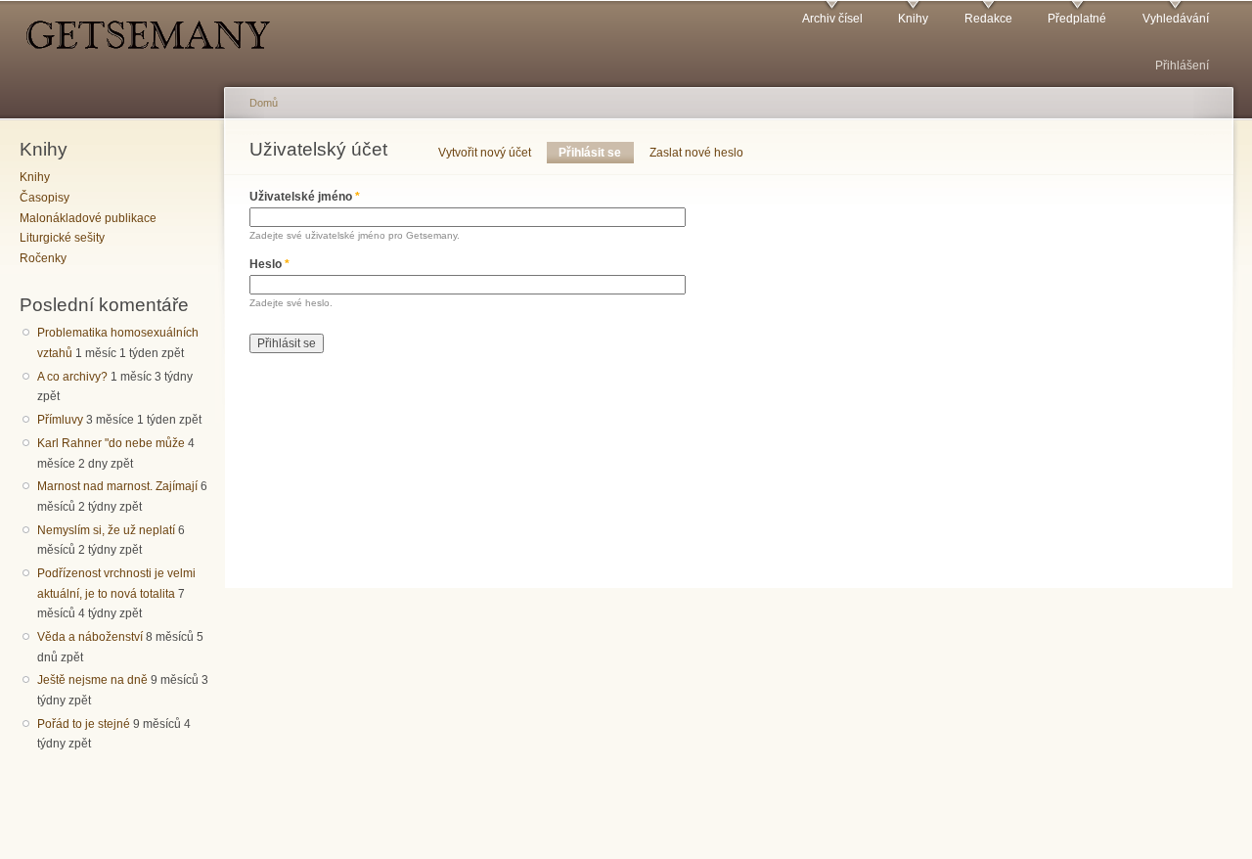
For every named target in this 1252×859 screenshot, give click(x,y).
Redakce (988, 18)
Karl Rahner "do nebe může (111, 443)
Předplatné (1077, 18)
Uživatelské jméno (304, 196)
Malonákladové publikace (88, 218)
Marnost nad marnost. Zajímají (117, 486)
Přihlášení (1182, 65)
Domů (263, 103)
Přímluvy (60, 420)
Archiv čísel (832, 18)
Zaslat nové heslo (696, 152)
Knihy (913, 18)
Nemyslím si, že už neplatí (106, 530)
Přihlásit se (596, 152)
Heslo (269, 264)
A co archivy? (72, 377)
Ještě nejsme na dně (92, 680)
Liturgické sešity (62, 238)
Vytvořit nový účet (484, 152)
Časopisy (44, 197)
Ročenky (43, 258)
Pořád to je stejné (83, 724)
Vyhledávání (1175, 18)
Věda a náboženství (90, 637)
